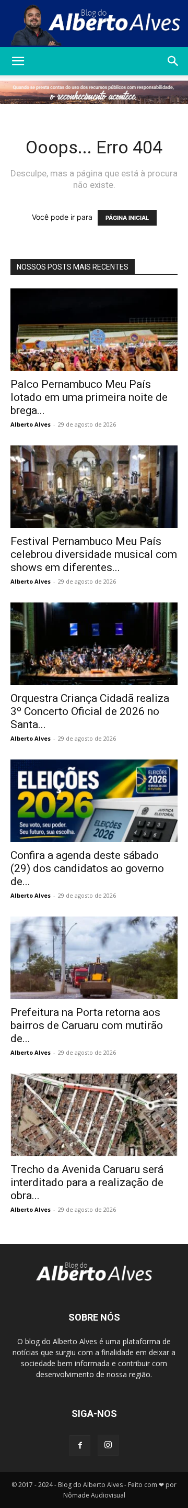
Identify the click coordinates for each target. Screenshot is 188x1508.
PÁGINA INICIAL (127, 217)
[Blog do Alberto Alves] (94, 24)
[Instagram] (108, 1445)
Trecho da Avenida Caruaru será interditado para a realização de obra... (86, 1182)
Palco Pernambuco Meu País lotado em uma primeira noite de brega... (89, 397)
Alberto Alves (30, 424)
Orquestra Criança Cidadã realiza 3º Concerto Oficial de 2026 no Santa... (89, 711)
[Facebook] (79, 1445)
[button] (17, 61)
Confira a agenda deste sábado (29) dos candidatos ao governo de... (87, 868)
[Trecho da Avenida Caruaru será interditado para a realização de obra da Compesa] (94, 1115)
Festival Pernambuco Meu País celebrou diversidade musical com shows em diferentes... (93, 554)
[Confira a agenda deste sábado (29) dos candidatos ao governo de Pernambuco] (94, 800)
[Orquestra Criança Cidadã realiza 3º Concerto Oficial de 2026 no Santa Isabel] (94, 643)
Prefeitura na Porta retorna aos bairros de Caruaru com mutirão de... (86, 1025)
